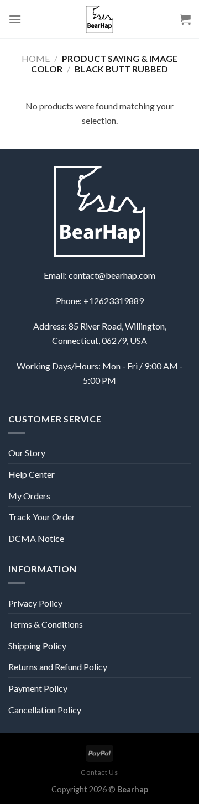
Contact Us (99, 772)
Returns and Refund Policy (57, 666)
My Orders (29, 495)
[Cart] (185, 19)
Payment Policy (37, 688)
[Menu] (15, 19)
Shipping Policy (37, 645)
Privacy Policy (35, 603)
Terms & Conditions (45, 624)
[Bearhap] (99, 19)
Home (36, 58)
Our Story (26, 452)
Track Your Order (41, 516)
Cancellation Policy (44, 709)
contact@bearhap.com (112, 275)
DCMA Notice (36, 538)
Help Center (31, 474)
